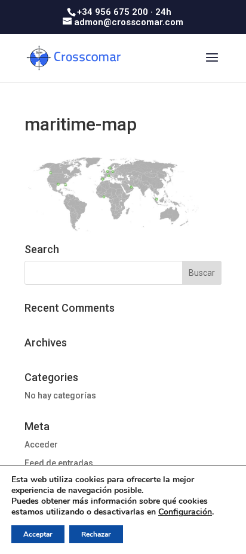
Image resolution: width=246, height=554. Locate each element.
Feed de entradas (58, 463)
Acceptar (38, 534)
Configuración (185, 512)
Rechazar (96, 534)
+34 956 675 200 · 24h (124, 12)
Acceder (41, 444)
